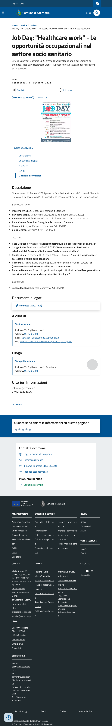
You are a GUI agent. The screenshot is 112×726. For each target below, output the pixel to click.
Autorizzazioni (41, 530)
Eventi (83, 553)
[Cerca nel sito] (95, 13)
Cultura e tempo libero (44, 541)
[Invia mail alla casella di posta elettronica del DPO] (22, 668)
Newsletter (85, 575)
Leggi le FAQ (63, 595)
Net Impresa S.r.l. (40, 720)
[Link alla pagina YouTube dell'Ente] (87, 571)
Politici (15, 548)
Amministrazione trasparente (67, 590)
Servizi (44, 711)
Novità (24, 25)
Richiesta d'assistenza (67, 614)
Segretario (16, 556)
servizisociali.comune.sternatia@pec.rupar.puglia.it (46, 341)
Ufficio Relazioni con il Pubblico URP (21, 637)
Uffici (14, 552)
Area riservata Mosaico (44, 595)
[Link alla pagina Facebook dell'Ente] (82, 571)
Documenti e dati (19, 526)
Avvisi (83, 530)
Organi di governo (20, 535)
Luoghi (83, 548)
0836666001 (31, 334)
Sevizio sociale (22, 324)
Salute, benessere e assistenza (67, 537)
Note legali (62, 576)
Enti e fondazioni (19, 530)
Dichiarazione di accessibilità (67, 582)
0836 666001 (18, 588)
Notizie (33, 25)
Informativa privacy (66, 571)
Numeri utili (17, 648)
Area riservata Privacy (44, 613)
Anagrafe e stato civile (44, 524)
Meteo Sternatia (42, 576)
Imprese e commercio (67, 530)
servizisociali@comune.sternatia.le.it (40, 337)
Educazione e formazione (44, 550)
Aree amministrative (21, 522)
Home (14, 25)
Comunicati (85, 526)
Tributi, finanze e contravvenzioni (67, 546)
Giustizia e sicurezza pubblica (67, 524)
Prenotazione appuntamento (67, 607)
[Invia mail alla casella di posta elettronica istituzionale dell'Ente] (22, 602)
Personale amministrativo (21, 541)
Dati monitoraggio (20, 711)
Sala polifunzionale (25, 361)
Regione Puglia (18, 3)
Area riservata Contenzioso (44, 604)
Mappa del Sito (85, 711)
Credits (63, 711)
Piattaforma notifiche (44, 580)
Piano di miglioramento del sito (44, 587)
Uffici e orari (17, 643)
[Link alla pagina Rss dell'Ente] (92, 571)
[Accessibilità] (8, 717)
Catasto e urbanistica (44, 535)
